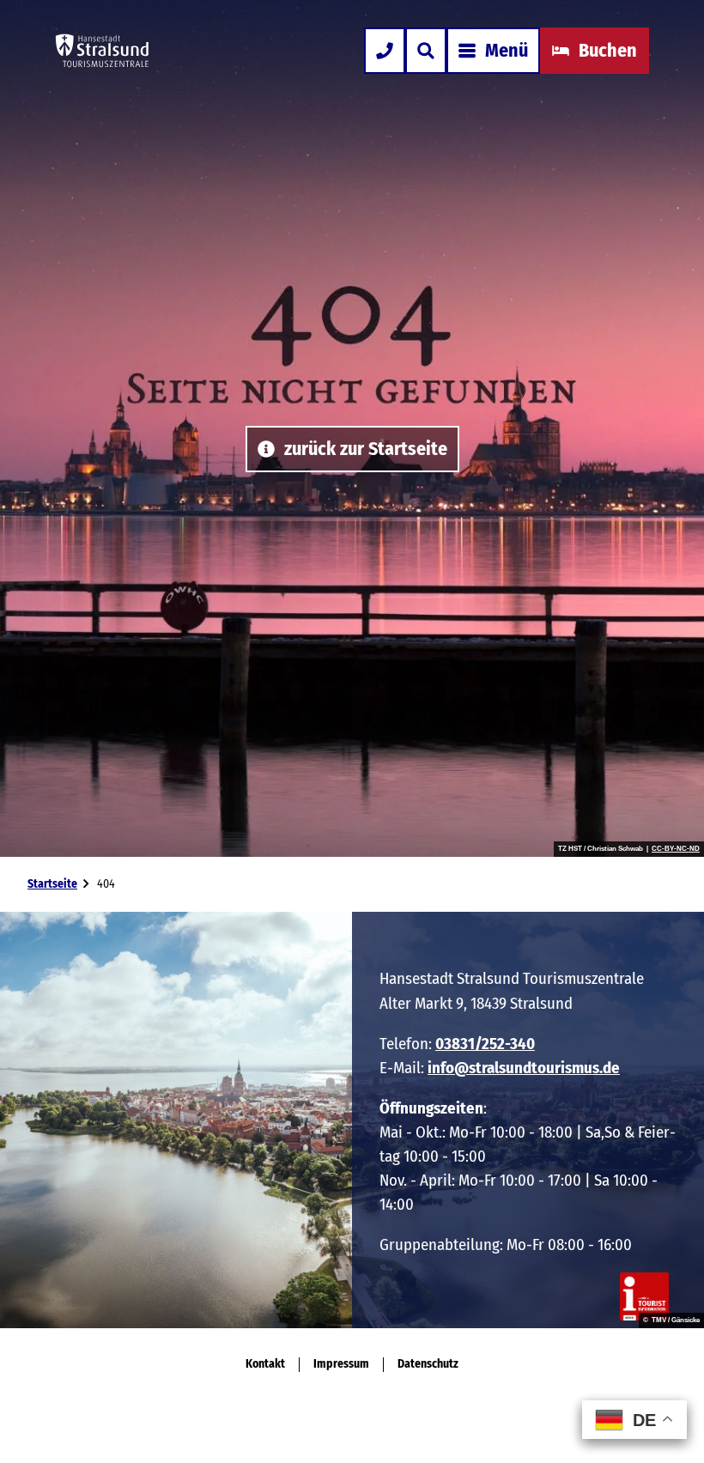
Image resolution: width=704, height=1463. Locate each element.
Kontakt (265, 1364)
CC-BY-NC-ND (676, 849)
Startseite (52, 884)
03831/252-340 (485, 1043)
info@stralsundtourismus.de (524, 1068)
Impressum (341, 1364)
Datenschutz (428, 1364)
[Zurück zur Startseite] (102, 50)
